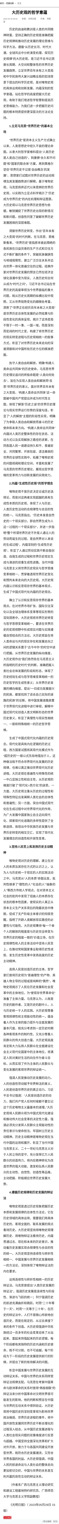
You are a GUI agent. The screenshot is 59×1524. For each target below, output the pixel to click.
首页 (2, 3)
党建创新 (10, 3)
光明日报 (32, 19)
